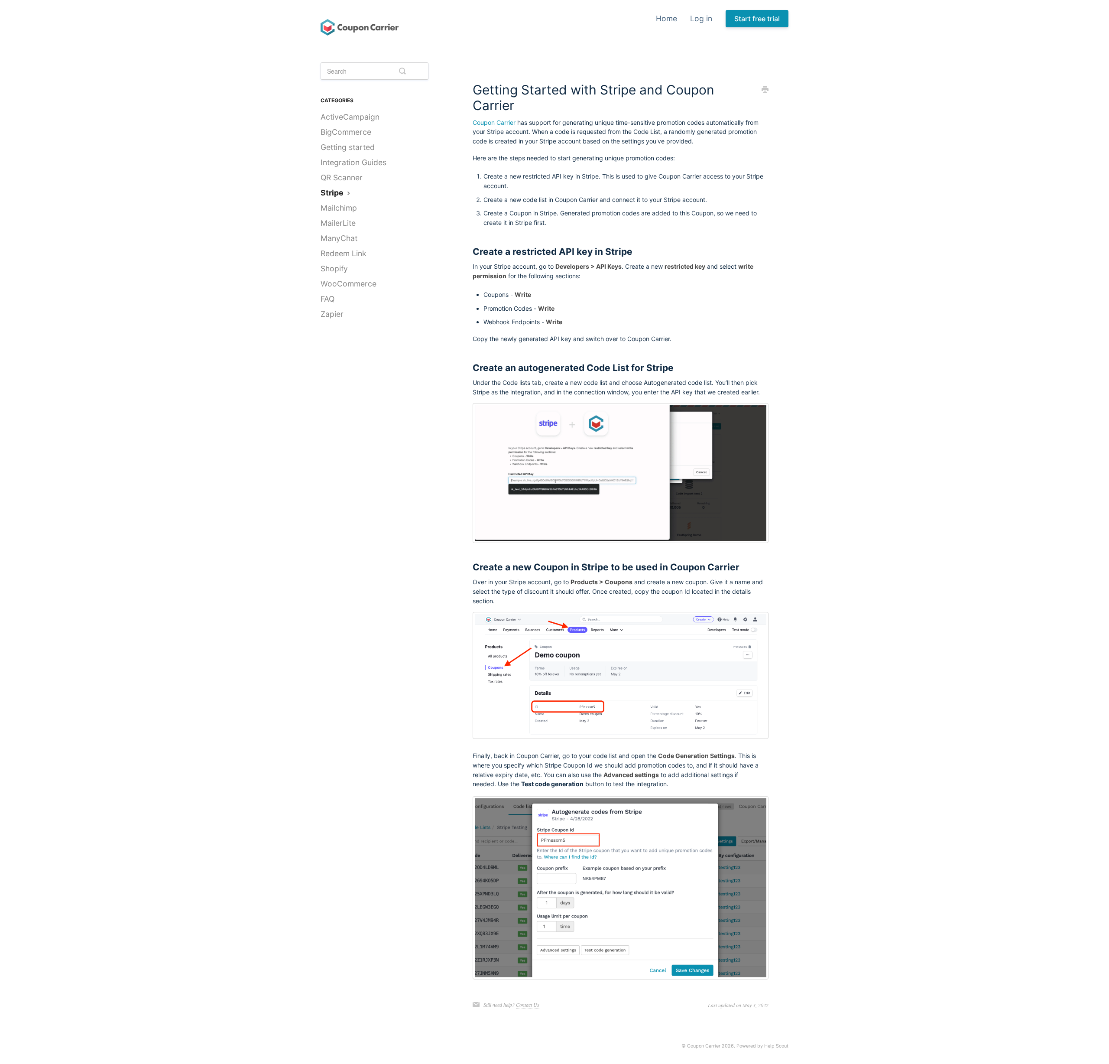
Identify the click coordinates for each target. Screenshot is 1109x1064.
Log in (701, 18)
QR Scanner (342, 177)
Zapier (332, 314)
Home (666, 18)
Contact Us (527, 1004)
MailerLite (338, 223)
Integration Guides (353, 162)
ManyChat (339, 238)
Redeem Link (343, 253)
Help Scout (776, 1046)
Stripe (333, 192)
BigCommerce (346, 132)
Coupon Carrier (494, 122)
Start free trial (757, 18)
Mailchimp (339, 207)
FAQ (327, 298)
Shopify (334, 268)
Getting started (348, 147)
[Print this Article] (765, 90)
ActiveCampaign (350, 116)
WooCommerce (348, 283)
